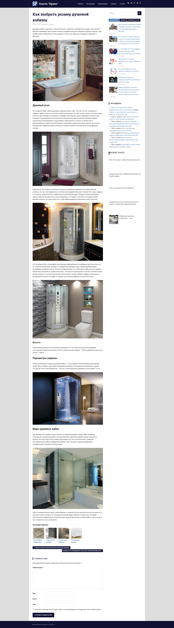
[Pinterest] (137, 3)
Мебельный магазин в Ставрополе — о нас (126, 217)
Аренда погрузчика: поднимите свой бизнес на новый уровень (125, 175)
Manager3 (44, 24)
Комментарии (102, 4)
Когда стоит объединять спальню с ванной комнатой (82, 551)
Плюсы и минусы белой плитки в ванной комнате (51, 548)
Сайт (34, 604)
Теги (137, 20)
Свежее (123, 20)
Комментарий (38, 567)
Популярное (114, 20)
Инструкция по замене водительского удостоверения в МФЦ (129, 61)
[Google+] (134, 3)
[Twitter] (131, 3)
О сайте (122, 4)
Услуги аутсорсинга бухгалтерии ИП (121, 188)
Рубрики (131, 20)
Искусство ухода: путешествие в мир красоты (124, 160)
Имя (35, 593)
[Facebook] (140, 3)
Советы (51, 24)
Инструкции (91, 4)
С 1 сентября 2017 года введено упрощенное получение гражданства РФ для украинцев (129, 51)
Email (35, 599)
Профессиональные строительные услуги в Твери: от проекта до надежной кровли (123, 203)
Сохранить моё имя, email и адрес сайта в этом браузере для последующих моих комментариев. (68, 609)
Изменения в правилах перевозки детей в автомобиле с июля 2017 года (130, 80)
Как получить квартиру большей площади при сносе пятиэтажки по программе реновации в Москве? (124, 124)
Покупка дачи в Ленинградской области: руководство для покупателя (123, 140)
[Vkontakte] (128, 3)
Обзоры (113, 4)
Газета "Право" (48, 3)
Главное (80, 4)
